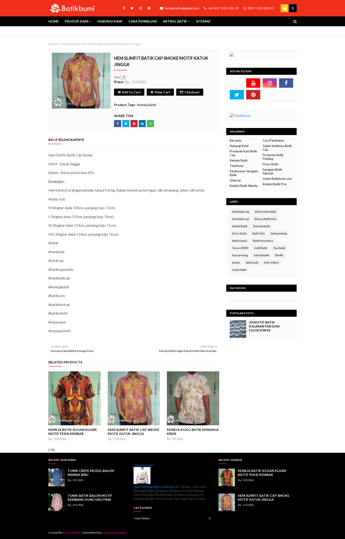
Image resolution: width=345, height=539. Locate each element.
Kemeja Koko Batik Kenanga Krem (193, 432)
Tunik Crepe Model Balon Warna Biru (91, 473)
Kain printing (240, 255)
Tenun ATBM (240, 248)
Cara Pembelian (273, 140)
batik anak (252, 262)
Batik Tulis (258, 233)
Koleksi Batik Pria (274, 184)
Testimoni (236, 166)
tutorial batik (261, 255)
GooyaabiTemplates (114, 532)
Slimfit (279, 255)
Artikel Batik (239, 226)
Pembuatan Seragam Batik (244, 173)
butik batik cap (240, 211)
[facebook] (123, 8)
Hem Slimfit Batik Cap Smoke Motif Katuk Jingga (133, 432)
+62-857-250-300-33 (223, 8)
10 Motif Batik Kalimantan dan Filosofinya (264, 326)
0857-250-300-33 (260, 8)
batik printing (279, 233)
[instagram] (141, 8)
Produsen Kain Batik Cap (243, 153)
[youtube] (253, 83)
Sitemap (235, 180)
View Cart (162, 92)
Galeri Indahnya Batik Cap (277, 147)
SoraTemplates (72, 532)
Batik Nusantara (263, 240)
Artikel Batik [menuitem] (175, 21)
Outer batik (239, 269)
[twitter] (132, 8)
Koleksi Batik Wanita (244, 186)
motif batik (260, 248)
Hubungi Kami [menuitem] (109, 21)
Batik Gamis (239, 240)
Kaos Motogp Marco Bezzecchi (156, 487)
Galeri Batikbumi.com (277, 179)
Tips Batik (279, 248)
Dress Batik (270, 164)
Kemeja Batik (70, 44)
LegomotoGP (143, 465)
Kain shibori (271, 262)
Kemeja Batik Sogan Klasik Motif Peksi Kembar (72, 432)
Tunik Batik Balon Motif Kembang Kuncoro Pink (90, 497)
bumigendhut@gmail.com (181, 8)
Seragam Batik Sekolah (272, 171)
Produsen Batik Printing (273, 157)
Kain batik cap (240, 219)
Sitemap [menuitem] (203, 21)
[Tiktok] (237, 83)
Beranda (53, 44)
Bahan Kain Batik (265, 211)
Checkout (192, 92)
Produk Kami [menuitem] (76, 21)
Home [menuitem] (53, 21)
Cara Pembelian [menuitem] (142, 21)
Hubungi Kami (239, 146)
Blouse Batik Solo (265, 219)
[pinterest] (148, 8)
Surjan (236, 262)
